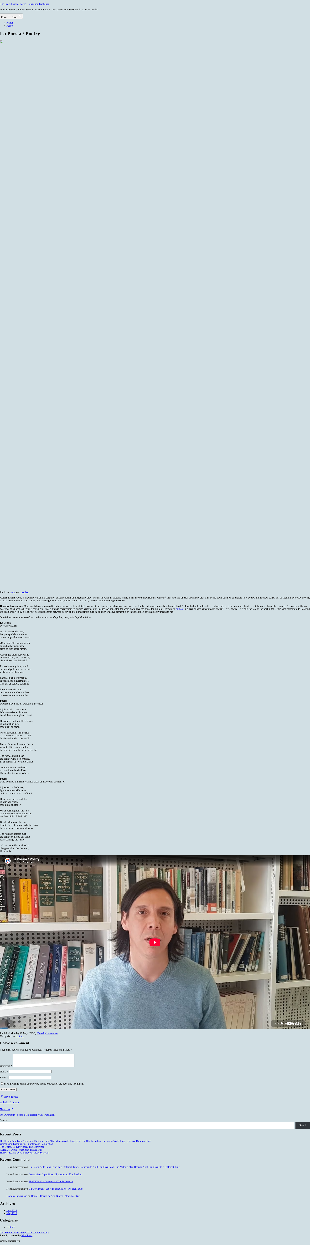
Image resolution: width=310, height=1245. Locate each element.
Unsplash (24, 592)
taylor (13, 592)
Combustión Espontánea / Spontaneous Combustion (26, 1144)
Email (4, 1077)
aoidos (179, 609)
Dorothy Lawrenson (47, 1033)
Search (3, 1120)
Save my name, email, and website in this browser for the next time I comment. (44, 1083)
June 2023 (11, 1210)
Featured (20, 1036)
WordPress (26, 1235)
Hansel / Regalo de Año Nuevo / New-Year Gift (24, 1152)
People (9, 25)
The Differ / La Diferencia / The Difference (22, 1146)
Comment (6, 1066)
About (9, 22)
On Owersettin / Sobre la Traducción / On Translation (56, 1188)
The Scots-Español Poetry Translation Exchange (24, 4)
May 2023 (11, 1213)
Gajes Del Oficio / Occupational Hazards (21, 1149)
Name (4, 1071)
